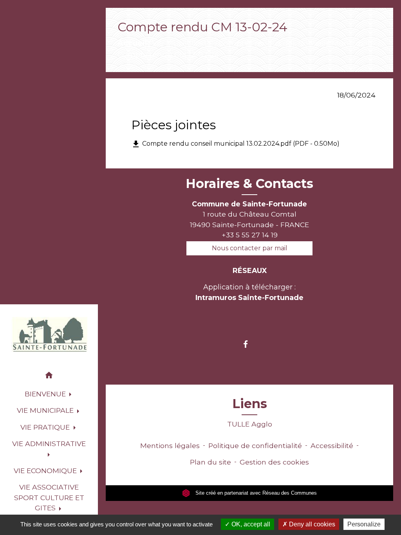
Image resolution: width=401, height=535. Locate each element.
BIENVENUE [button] (46, 394)
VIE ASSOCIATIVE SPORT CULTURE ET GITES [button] (49, 497)
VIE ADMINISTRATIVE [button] (49, 443)
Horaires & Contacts (249, 183)
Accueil (132, 43)
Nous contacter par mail (249, 248)
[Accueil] (49, 334)
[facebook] (249, 344)
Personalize (364, 524)
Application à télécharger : (249, 292)
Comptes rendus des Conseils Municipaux (297, 43)
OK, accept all (250, 524)
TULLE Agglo (249, 424)
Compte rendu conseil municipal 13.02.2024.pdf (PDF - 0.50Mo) (235, 144)
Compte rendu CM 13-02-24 (168, 54)
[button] (49, 376)
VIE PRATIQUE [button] (46, 427)
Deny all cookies (311, 524)
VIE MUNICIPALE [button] (46, 410)
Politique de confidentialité (255, 445)
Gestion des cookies (274, 462)
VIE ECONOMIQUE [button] (46, 470)
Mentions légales (170, 445)
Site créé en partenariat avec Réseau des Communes (255, 493)
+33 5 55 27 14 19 (250, 235)
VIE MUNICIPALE (182, 43)
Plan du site (210, 462)
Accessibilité (332, 445)
